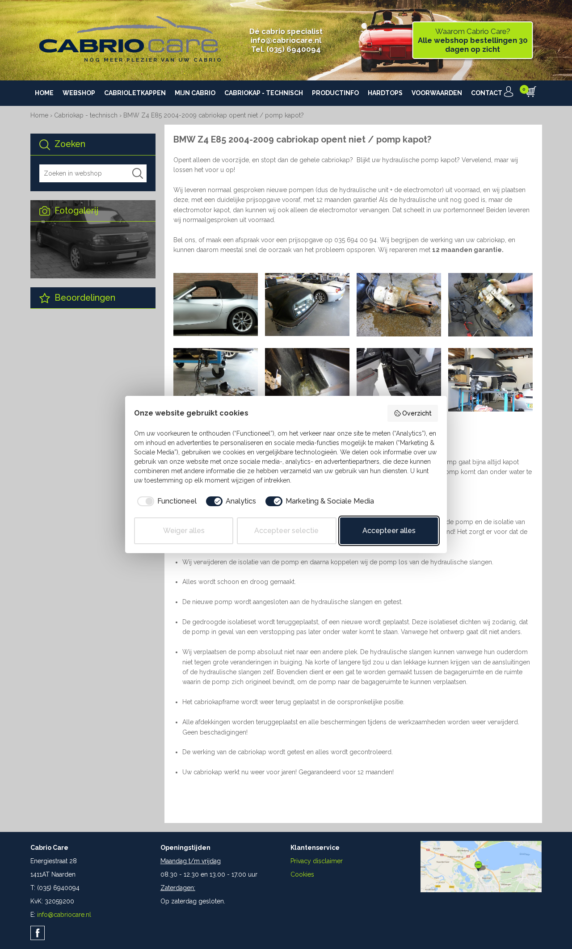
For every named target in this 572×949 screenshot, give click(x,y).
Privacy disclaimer (316, 861)
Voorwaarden (437, 93)
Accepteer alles (389, 530)
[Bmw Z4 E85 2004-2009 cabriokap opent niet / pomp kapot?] (215, 333)
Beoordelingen (83, 298)
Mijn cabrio (195, 93)
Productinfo (335, 93)
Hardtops (385, 93)
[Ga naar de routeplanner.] (481, 890)
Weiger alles (184, 530)
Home (44, 93)
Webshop (79, 93)
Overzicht (417, 413)
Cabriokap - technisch (263, 93)
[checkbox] (165, 501)
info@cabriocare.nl (286, 40)
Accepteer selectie (286, 530)
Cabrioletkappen (135, 93)
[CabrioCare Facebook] (37, 933)
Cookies (302, 874)
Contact (486, 93)
